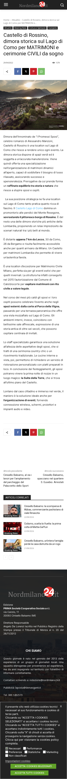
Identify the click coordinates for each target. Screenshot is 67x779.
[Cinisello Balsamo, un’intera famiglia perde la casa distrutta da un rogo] (12, 545)
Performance (34, 748)
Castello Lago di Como (29, 208)
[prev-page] (5, 557)
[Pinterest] (33, 71)
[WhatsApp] (41, 71)
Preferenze (15, 752)
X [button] (61, 706)
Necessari (15, 748)
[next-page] (11, 557)
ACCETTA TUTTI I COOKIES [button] (29, 772)
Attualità (16, 19)
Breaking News (20, 28)
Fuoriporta (52, 28)
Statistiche (34, 752)
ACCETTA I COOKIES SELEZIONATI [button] (33, 766)
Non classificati (17, 755)
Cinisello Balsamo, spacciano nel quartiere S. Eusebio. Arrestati (50, 478)
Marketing (52, 752)
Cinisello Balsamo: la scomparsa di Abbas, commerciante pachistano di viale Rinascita (43, 509)
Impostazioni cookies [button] (17, 761)
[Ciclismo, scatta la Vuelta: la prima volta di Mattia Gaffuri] (12, 528)
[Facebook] (17, 71)
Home (6, 19)
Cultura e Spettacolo (37, 28)
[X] (25, 71)
